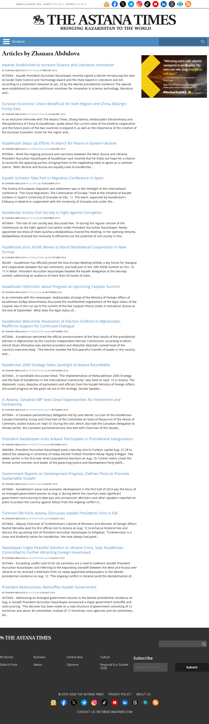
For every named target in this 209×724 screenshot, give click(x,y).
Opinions (33, 292)
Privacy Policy (120, 694)
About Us (143, 694)
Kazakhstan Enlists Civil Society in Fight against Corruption (52, 212)
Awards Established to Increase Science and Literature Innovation (58, 64)
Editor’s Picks (8, 664)
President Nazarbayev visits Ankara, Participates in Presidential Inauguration (67, 438)
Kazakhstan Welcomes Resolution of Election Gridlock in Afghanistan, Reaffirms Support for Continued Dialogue (61, 323)
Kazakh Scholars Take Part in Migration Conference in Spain (53, 177)
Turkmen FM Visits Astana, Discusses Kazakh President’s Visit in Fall (60, 513)
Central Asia (75, 657)
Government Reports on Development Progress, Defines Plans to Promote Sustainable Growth (65, 476)
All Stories (6, 657)
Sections (18, 41)
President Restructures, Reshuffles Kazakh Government (49, 587)
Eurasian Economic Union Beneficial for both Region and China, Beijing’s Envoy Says (64, 106)
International (36, 114)
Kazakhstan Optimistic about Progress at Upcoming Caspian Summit (61, 286)
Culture (32, 183)
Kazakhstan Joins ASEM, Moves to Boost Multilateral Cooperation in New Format (64, 249)
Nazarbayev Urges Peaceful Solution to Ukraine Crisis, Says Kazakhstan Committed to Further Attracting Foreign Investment (62, 550)
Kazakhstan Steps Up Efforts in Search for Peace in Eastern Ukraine (59, 143)
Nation (32, 70)
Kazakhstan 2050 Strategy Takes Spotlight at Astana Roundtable (56, 364)
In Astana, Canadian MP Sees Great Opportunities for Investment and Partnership (61, 402)
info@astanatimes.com (114, 712)
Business (33, 484)
